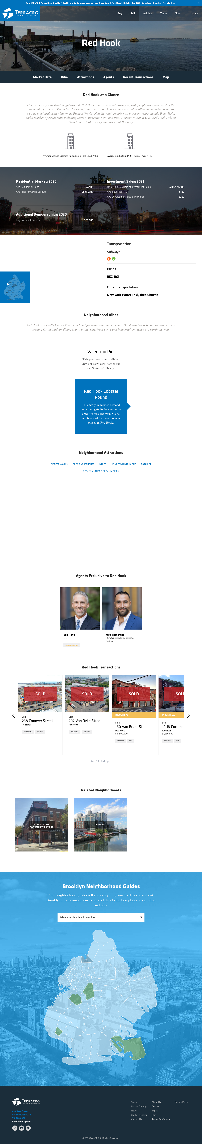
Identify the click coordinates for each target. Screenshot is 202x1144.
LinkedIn (21, 1128)
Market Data (42, 76)
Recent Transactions (138, 76)
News (178, 13)
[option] (80, 624)
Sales (134, 1102)
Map (166, 76)
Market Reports (139, 1114)
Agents (108, 76)
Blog (154, 1114)
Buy (119, 13)
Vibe (64, 76)
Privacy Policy (181, 1102)
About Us (156, 1102)
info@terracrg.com (21, 1121)
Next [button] (188, 715)
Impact (194, 13)
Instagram (14, 1128)
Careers (155, 1106)
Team (163, 13)
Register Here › (169, 2)
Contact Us (136, 1119)
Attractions (85, 76)
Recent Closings (139, 1106)
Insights (147, 13)
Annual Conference (161, 1119)
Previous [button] (13, 715)
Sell (132, 13)
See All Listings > (101, 761)
